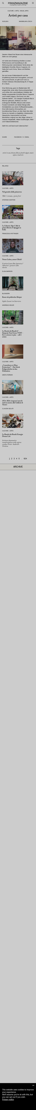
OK (33, 1085)
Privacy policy (8, 1100)
